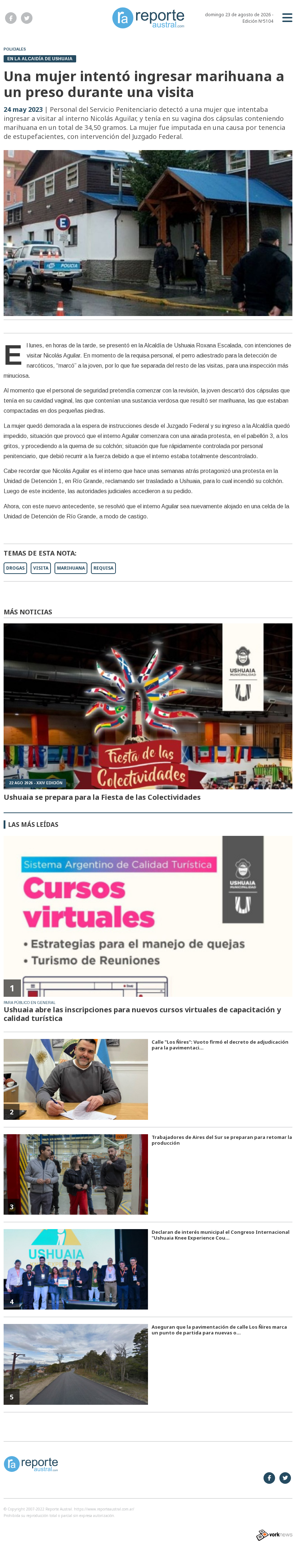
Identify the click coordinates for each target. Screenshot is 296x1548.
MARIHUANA (71, 568)
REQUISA (103, 568)
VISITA (40, 568)
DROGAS (15, 568)
